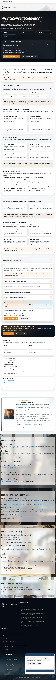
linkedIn (13, 665)
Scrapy (48, 476)
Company (50, 7)
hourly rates (30, 565)
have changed (47, 548)
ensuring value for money (21, 549)
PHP (13, 476)
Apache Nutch (36, 476)
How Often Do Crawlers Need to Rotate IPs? (30, 606)
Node (10, 476)
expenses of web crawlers (26, 560)
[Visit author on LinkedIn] (17, 428)
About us (5, 635)
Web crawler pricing (9, 380)
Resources (42, 7)
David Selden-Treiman (24, 402)
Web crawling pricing (29, 56)
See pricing (20, 333)
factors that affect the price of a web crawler (20, 548)
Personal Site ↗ (28, 424)
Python (18, 476)
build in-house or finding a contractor (20, 453)
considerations (26, 455)
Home (24, 7)
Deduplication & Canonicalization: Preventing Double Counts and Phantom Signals (32, 614)
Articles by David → (38, 424)
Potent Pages (26, 677)
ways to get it (39, 504)
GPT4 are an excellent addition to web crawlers (17, 586)
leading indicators (11, 516)
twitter (7, 665)
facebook (10, 665)
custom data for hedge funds (20, 504)
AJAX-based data (28, 448)
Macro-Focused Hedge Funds (11, 467)
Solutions (29, 7)
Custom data (36, 500)
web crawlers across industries (21, 464)
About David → (19, 424)
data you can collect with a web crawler (18, 446)
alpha (49, 464)
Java (7, 476)
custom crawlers (27, 542)
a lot (7, 464)
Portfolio (5, 638)
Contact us (8, 333)
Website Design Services (8, 644)
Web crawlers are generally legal (9, 481)
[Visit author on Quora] (20, 428)
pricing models (40, 548)
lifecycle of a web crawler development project (28, 457)
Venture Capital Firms (9, 469)
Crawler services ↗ (24, 318)
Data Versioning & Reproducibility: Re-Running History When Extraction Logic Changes (32, 610)
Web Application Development (9, 641)
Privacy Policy (6, 649)
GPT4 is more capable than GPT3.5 (37, 586)
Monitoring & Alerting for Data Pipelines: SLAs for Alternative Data (31, 626)
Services (35, 7)
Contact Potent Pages (11, 56)
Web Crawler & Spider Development (10, 646)
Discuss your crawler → (11, 318)
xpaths (34, 446)
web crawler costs (6, 537)
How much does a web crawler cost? (13, 385)
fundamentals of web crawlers (30, 561)
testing (11, 500)
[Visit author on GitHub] (24, 428)
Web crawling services (9, 382)
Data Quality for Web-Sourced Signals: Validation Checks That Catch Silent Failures (32, 622)
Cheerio (42, 476)
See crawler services (30, 216)
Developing (4, 500)
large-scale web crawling (37, 591)
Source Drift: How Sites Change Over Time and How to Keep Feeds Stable (32, 618)
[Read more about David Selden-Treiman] (9, 414)
